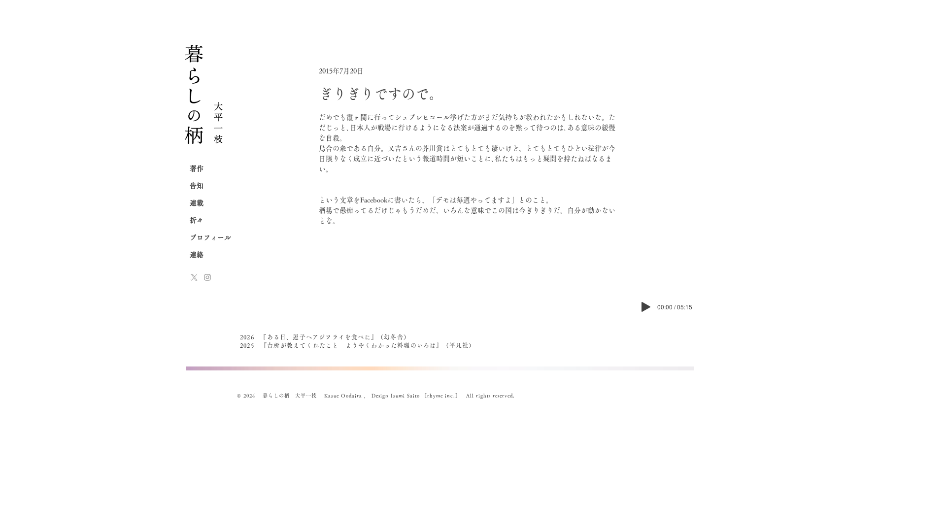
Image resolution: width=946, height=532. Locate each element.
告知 (196, 185)
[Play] (646, 307)
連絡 (196, 254)
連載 (196, 203)
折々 (196, 220)
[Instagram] (207, 277)
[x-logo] (194, 277)
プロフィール (210, 237)
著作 (196, 168)
